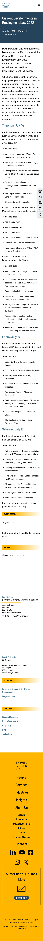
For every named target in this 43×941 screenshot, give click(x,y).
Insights (21, 799)
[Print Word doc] (40, 214)
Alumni (21, 832)
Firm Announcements (21, 823)
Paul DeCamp (8, 597)
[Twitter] (26, 864)
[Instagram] (17, 864)
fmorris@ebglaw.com (10, 673)
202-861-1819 (7, 610)
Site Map (5, 927)
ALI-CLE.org (20, 506)
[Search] (34, 4)
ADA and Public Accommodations (14, 665)
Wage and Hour (8, 605)
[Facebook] (30, 854)
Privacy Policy (23, 927)
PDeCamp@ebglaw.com (11, 612)
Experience (21, 819)
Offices (21, 828)
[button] (40, 191)
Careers (21, 814)
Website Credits (21, 929)
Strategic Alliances (21, 836)
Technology (7, 734)
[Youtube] (22, 855)
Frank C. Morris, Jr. (10, 657)
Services (21, 784)
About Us (21, 807)
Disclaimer (14, 927)
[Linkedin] (13, 854)
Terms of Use (33, 927)
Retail (4, 729)
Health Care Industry (11, 721)
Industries (21, 792)
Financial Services (10, 717)
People (21, 777)
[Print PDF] (40, 208)
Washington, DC (8, 607)
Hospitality (6, 725)
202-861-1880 (7, 670)
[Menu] (39, 5)
